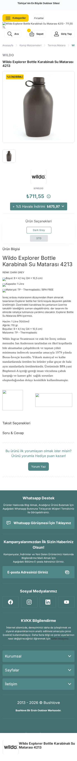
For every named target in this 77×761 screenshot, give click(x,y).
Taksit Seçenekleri (16, 423)
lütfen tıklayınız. (60, 638)
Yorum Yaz (38, 466)
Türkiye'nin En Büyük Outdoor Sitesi (38, 3)
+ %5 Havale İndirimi (36, 206)
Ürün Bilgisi (11, 249)
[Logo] (38, 25)
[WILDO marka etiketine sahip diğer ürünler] (10, 747)
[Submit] (67, 572)
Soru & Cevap (13, 433)
